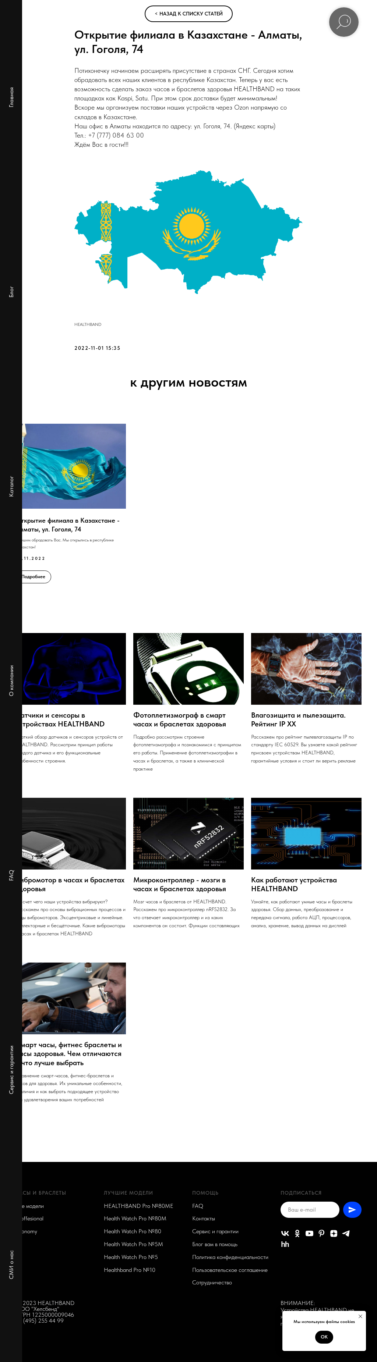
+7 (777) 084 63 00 (116, 135)
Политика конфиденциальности (230, 1256)
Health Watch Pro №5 (131, 1256)
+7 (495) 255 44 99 (39, 1320)
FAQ (11, 875)
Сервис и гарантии (11, 1070)
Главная (11, 97)
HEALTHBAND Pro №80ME (138, 1205)
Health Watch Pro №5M (133, 1244)
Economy (26, 1231)
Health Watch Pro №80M (135, 1218)
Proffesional (29, 1218)
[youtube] (309, 1233)
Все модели (29, 1205)
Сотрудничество (212, 1282)
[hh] (285, 1244)
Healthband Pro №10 (129, 1269)
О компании (11, 681)
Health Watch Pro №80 (132, 1231)
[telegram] (345, 1233)
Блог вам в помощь (214, 1244)
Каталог (11, 486)
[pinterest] (321, 1233)
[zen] (333, 1233)
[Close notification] (360, 1316)
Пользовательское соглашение (230, 1269)
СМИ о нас (11, 1264)
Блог (11, 292)
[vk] (285, 1233)
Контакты (203, 1218)
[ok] (297, 1233)
